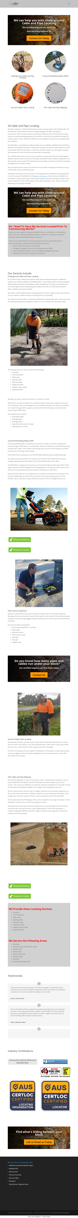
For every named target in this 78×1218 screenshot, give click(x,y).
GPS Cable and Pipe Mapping (55, 107)
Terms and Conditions (34, 1216)
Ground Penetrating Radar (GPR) (55, 76)
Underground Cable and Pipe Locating (22, 77)
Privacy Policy (46, 1216)
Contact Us (39, 675)
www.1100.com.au (41, 176)
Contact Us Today (39, 38)
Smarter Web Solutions (61, 1213)
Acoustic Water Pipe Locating (22, 107)
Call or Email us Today (39, 1142)
